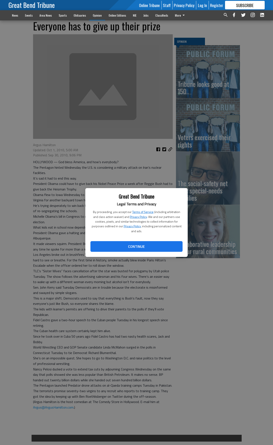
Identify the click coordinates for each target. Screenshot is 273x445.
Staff (167, 5)
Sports (63, 15)
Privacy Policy (138, 217)
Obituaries (80, 15)
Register (216, 5)
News (15, 15)
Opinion (97, 15)
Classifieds (161, 15)
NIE (134, 15)
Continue (136, 246)
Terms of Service (143, 212)
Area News (45, 15)
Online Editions (117, 15)
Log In (202, 5)
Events (29, 15)
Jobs (145, 15)
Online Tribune (149, 5)
